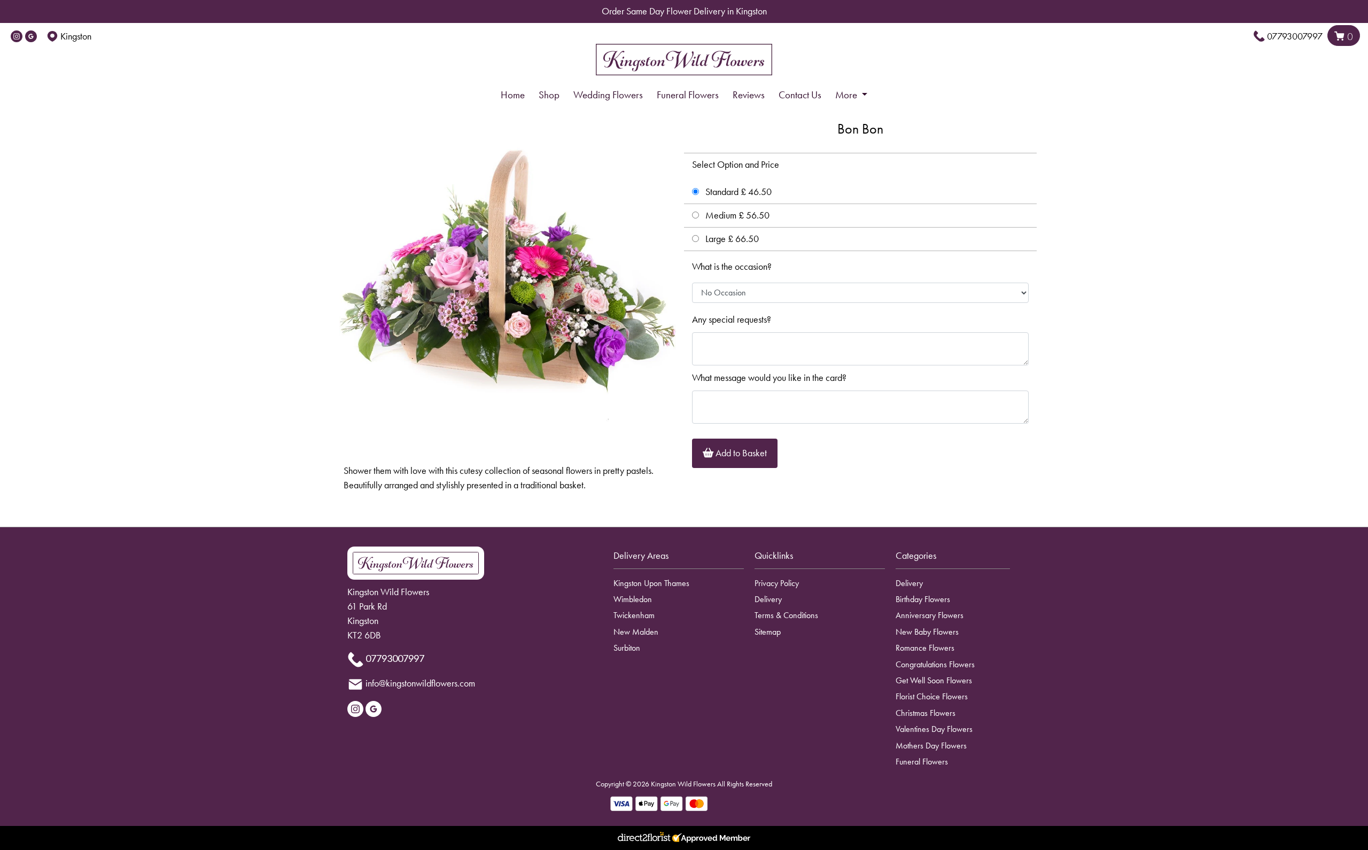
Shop (549, 95)
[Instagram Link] (16, 36)
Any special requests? (731, 319)
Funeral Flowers (688, 95)
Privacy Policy (777, 583)
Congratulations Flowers (935, 664)
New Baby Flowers (927, 632)
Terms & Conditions (786, 615)
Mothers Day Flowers (931, 745)
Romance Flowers (925, 648)
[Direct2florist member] (684, 838)
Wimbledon (632, 599)
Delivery (768, 599)
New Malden (635, 632)
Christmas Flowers (925, 713)
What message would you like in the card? (769, 378)
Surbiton (626, 648)
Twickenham (634, 615)
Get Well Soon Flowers (934, 680)
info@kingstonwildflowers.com (420, 683)
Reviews (749, 95)
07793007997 (1295, 36)
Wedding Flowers (608, 95)
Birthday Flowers (923, 599)
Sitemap (768, 632)
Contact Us (800, 95)
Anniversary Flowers (929, 615)
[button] (684, 559)
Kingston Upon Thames (651, 583)
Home (513, 95)
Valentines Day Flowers (934, 729)
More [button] (847, 95)
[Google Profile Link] (31, 36)
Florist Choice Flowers (932, 696)
